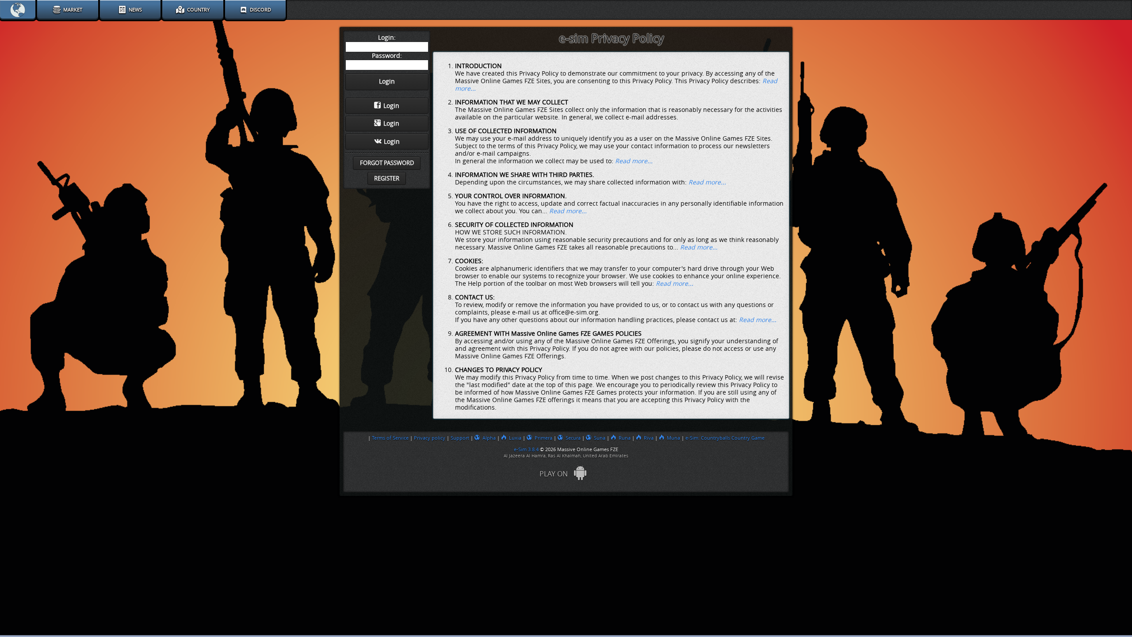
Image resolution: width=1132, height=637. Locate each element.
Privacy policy (429, 438)
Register (386, 178)
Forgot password (387, 163)
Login (391, 106)
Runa (625, 438)
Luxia (515, 438)
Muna (673, 438)
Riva (649, 438)
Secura (573, 438)
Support (460, 438)
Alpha (489, 438)
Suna (599, 438)
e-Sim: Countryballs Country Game (725, 438)
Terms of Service (390, 438)
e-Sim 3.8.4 (526, 449)
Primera (543, 438)
